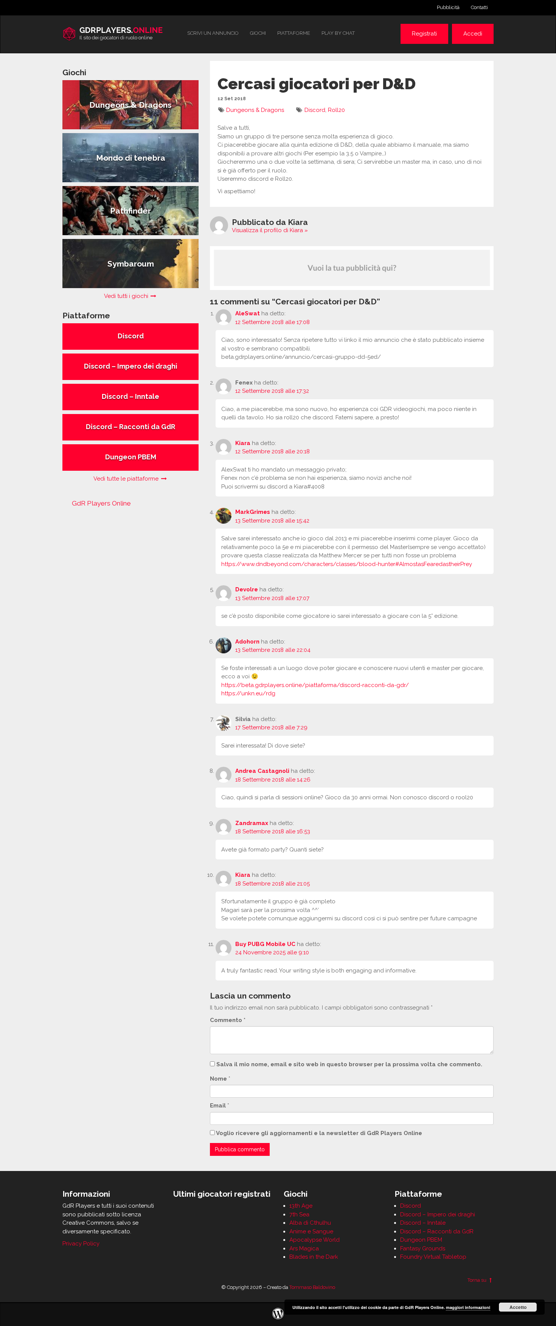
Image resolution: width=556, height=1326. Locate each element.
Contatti (479, 7)
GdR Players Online (101, 503)
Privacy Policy (80, 1243)
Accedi (472, 33)
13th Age (300, 1205)
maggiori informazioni (468, 1307)
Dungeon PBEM (421, 1239)
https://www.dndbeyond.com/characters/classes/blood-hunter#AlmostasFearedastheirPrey (346, 564)
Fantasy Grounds (422, 1248)
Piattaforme (293, 33)
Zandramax (251, 823)
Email (218, 1105)
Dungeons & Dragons (255, 110)
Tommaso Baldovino (312, 1287)
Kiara (242, 443)
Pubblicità (448, 7)
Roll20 (336, 110)
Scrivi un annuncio (213, 33)
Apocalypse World (314, 1239)
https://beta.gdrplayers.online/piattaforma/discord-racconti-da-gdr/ (315, 685)
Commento (227, 1020)
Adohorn (247, 641)
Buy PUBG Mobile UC (265, 944)
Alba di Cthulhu (310, 1222)
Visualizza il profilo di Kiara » (270, 230)
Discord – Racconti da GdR (437, 1231)
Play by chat (338, 33)
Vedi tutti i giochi (127, 296)
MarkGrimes (252, 512)
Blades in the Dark (313, 1256)
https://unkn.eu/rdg (248, 693)
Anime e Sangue (311, 1231)
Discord (314, 110)
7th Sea (299, 1214)
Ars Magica (304, 1248)
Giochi (258, 33)
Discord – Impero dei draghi (437, 1214)
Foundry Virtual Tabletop (433, 1256)
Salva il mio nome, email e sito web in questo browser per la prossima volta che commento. (349, 1064)
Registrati (424, 33)
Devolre (246, 589)
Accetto (517, 1307)
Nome (218, 1078)
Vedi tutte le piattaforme (126, 478)
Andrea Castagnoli (262, 771)
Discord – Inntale (423, 1222)
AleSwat (247, 313)
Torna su (477, 1280)
